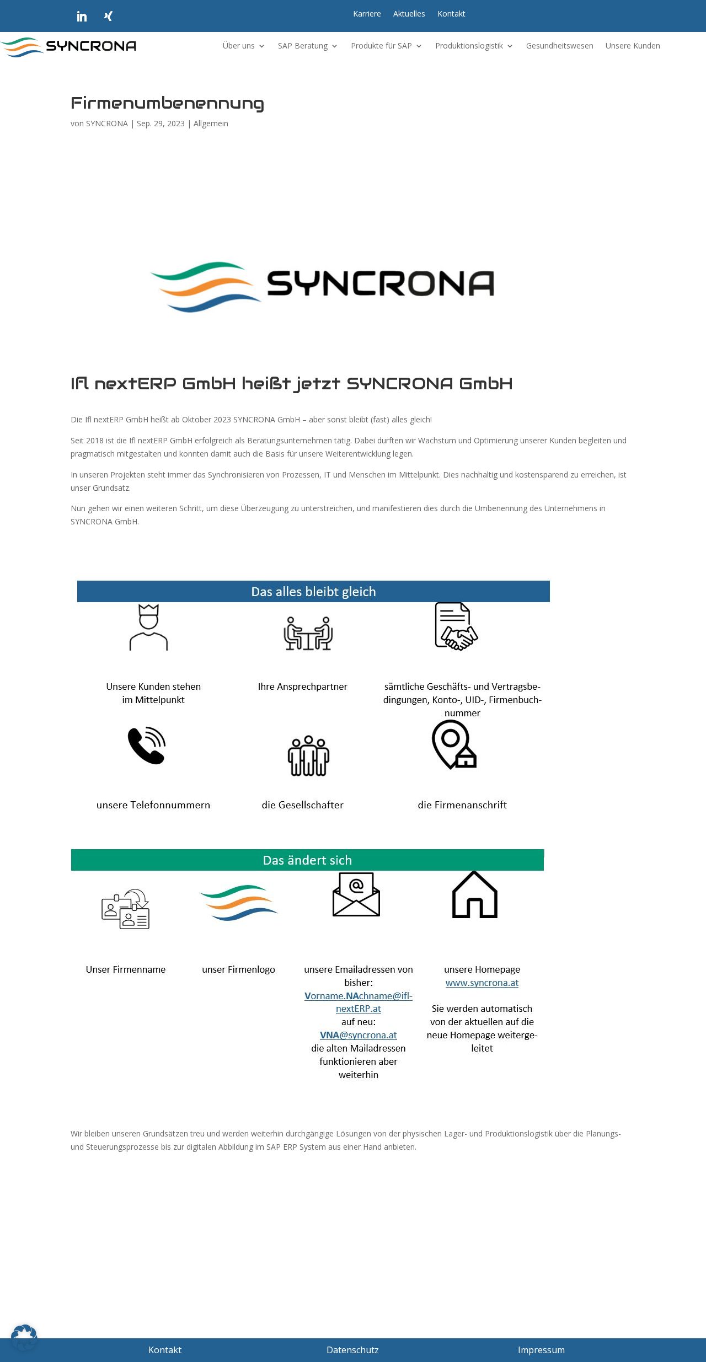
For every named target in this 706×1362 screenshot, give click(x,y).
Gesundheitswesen (559, 46)
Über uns (239, 46)
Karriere (367, 14)
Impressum (541, 1350)
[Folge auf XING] (108, 17)
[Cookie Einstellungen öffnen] (24, 1348)
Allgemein (211, 123)
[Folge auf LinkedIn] (82, 17)
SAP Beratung (303, 46)
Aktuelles (409, 14)
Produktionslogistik (469, 46)
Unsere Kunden (633, 46)
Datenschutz (353, 1350)
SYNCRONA (107, 123)
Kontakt (451, 14)
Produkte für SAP (381, 46)
